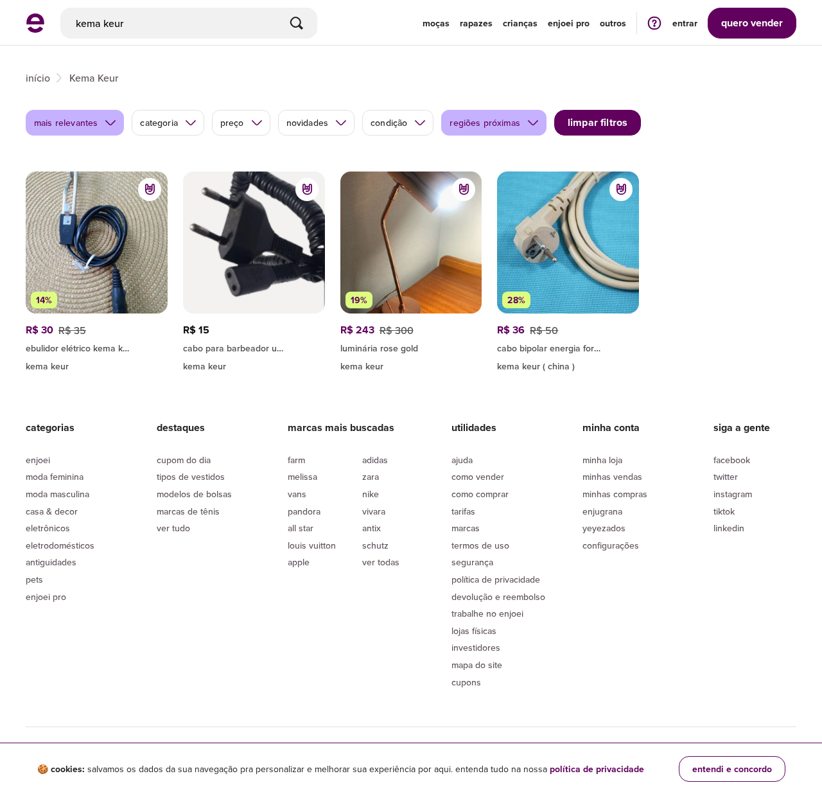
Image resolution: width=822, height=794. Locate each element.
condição (389, 122)
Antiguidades (51, 562)
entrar (684, 23)
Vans (297, 494)
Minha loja (602, 460)
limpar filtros (597, 122)
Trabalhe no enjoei (487, 613)
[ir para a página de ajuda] (654, 23)
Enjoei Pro (46, 596)
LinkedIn (728, 528)
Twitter (725, 476)
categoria (158, 122)
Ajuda (462, 460)
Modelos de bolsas (194, 494)
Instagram (732, 494)
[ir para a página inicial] (35, 29)
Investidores (475, 647)
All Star (300, 528)
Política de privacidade (495, 579)
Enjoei (38, 460)
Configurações (610, 545)
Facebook (731, 460)
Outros (613, 23)
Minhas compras (614, 494)
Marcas (465, 528)
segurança (472, 562)
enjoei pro (569, 23)
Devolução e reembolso (498, 596)
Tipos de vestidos (191, 476)
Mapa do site (476, 664)
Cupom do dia (184, 460)
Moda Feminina (54, 476)
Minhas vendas (612, 476)
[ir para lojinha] (97, 346)
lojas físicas (473, 630)
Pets (34, 579)
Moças (436, 23)
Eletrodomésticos (60, 545)
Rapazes (476, 23)
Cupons (466, 682)
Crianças (520, 23)
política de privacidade (597, 769)
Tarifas (463, 511)
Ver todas (380, 562)
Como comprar (480, 494)
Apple (299, 562)
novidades (307, 122)
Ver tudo (173, 528)
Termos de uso (480, 545)
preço (232, 122)
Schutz (375, 545)
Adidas (375, 460)
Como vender (477, 476)
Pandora (304, 511)
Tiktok (724, 511)
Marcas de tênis (188, 511)
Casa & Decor (52, 511)
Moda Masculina (57, 494)
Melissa (302, 476)
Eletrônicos (48, 528)
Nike (370, 494)
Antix (371, 528)
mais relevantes (66, 122)
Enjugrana (602, 511)
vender (752, 22)
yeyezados (603, 528)
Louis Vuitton (312, 545)
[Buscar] (296, 23)
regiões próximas (485, 122)
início (38, 77)
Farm (296, 460)
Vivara (373, 511)
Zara (370, 476)
